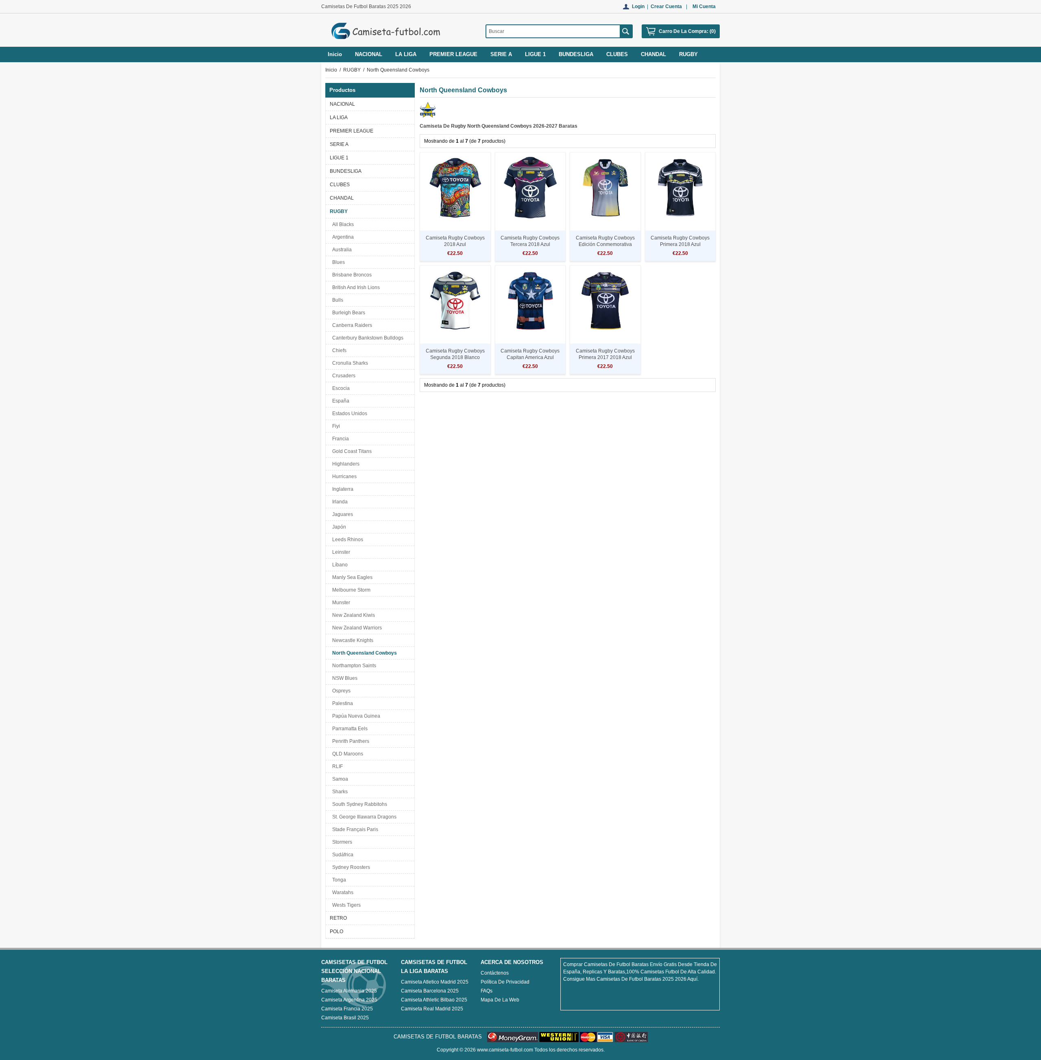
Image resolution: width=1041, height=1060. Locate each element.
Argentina (342, 237)
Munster (340, 602)
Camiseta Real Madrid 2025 (432, 1009)
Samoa (339, 779)
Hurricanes (343, 476)
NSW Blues (343, 678)
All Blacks (342, 224)
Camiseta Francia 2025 (347, 1009)
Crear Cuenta (666, 6)
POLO (336, 931)
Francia (339, 438)
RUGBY (352, 69)
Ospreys (340, 690)
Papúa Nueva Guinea (355, 716)
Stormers (341, 842)
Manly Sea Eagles (351, 577)
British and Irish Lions (355, 287)
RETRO (338, 918)
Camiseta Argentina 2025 (349, 1000)
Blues (337, 262)
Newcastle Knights (351, 640)
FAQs (486, 991)
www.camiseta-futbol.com (505, 1049)
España (339, 400)
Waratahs (341, 892)
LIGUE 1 (339, 158)
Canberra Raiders (351, 325)
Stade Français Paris (354, 829)
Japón (338, 527)
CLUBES (340, 184)
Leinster (340, 552)
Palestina (341, 703)
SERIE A (339, 144)
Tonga (338, 879)
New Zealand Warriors (356, 627)
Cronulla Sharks (349, 363)
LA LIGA (339, 117)
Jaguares (341, 514)
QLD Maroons (346, 753)
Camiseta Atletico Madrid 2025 (434, 982)
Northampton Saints (353, 665)
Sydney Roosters (350, 867)
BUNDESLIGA (346, 171)
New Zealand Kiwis (352, 615)
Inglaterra (341, 489)
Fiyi (335, 426)
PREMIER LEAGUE (351, 131)
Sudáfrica (341, 854)
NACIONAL (342, 104)
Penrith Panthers (349, 741)
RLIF (336, 766)
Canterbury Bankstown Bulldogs (366, 337)
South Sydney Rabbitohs (358, 804)
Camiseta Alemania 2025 (349, 991)
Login (638, 6)
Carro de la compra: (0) (687, 31)
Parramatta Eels (349, 728)
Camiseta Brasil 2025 (345, 1018)
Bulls (336, 300)
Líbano (339, 564)
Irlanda (339, 501)
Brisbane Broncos (351, 274)
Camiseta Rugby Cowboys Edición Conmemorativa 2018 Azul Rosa (605, 244)
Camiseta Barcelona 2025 (430, 991)
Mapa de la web (500, 1000)
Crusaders (342, 375)
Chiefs (338, 350)
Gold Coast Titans (351, 451)
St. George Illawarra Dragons (363, 816)
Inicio (335, 54)
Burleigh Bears (347, 312)
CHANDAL (342, 198)
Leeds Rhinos (346, 539)
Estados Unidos (348, 413)
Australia (341, 249)
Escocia (340, 388)
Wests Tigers (345, 905)
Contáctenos (495, 973)
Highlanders (344, 463)
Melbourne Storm (350, 590)
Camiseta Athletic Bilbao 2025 (434, 1000)
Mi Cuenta (704, 6)
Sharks (339, 791)
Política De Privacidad (505, 982)
